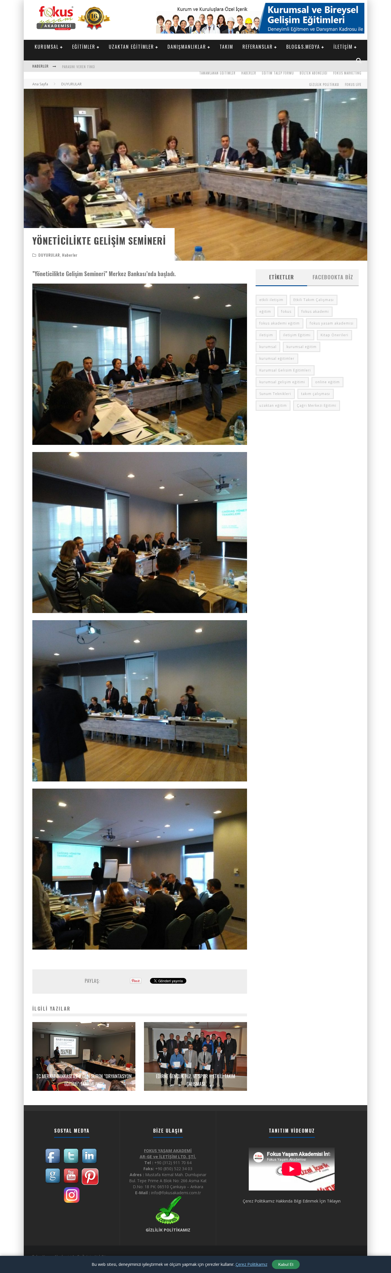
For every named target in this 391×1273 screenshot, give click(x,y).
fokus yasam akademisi (332, 323)
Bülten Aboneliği (313, 73)
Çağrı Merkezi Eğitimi (316, 405)
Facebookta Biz (333, 277)
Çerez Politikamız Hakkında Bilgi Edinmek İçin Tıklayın (292, 1201)
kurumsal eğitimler (277, 358)
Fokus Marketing (347, 73)
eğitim (265, 311)
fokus (286, 311)
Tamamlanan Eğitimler (217, 73)
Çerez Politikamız (251, 1264)
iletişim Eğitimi (297, 335)
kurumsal (268, 346)
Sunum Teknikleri (275, 393)
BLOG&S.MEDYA (303, 46)
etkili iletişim (271, 299)
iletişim (266, 335)
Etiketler (281, 277)
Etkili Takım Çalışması (313, 299)
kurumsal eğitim (302, 346)
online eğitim (327, 382)
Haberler (248, 73)
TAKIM (226, 46)
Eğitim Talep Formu (278, 73)
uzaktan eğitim (273, 405)
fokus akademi (315, 311)
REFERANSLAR (257, 46)
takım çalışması (315, 393)
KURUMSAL (47, 46)
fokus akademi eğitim (279, 323)
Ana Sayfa (40, 84)
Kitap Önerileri (334, 335)
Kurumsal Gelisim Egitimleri (285, 370)
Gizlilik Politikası (324, 84)
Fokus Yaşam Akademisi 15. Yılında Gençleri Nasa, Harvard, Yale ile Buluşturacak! (129, 66)
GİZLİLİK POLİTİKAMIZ (168, 1230)
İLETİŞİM (343, 46)
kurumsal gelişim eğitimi (282, 382)
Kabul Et (285, 1264)
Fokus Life (353, 84)
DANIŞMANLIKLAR (186, 46)
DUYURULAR (49, 255)
